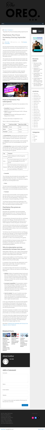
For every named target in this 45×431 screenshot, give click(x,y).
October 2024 (37, 99)
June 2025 (36, 93)
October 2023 (37, 117)
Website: (4, 395)
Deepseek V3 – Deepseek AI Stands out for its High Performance (38, 70)
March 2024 (36, 109)
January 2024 (36, 112)
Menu (3, 23)
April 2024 (36, 107)
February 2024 (37, 110)
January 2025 (36, 95)
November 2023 (37, 115)
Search (34, 29)
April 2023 (36, 126)
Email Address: (6, 389)
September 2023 (37, 118)
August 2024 (36, 103)
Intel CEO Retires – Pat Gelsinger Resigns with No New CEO (38, 84)
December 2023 (37, 114)
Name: (4, 384)
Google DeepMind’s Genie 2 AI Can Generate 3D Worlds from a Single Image (38, 80)
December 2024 (37, 96)
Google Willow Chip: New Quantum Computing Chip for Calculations (38, 75)
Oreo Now (3, 429)
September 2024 (37, 101)
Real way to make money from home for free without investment (38, 64)
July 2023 (36, 122)
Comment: (5, 373)
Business (25, 42)
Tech (35, 140)
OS (34, 137)
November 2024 (37, 98)
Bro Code (7, 42)
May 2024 (36, 106)
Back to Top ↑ (41, 429)
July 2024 (36, 104)
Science (35, 139)
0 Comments (7, 43)
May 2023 (36, 125)
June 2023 (36, 123)
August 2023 (36, 120)
